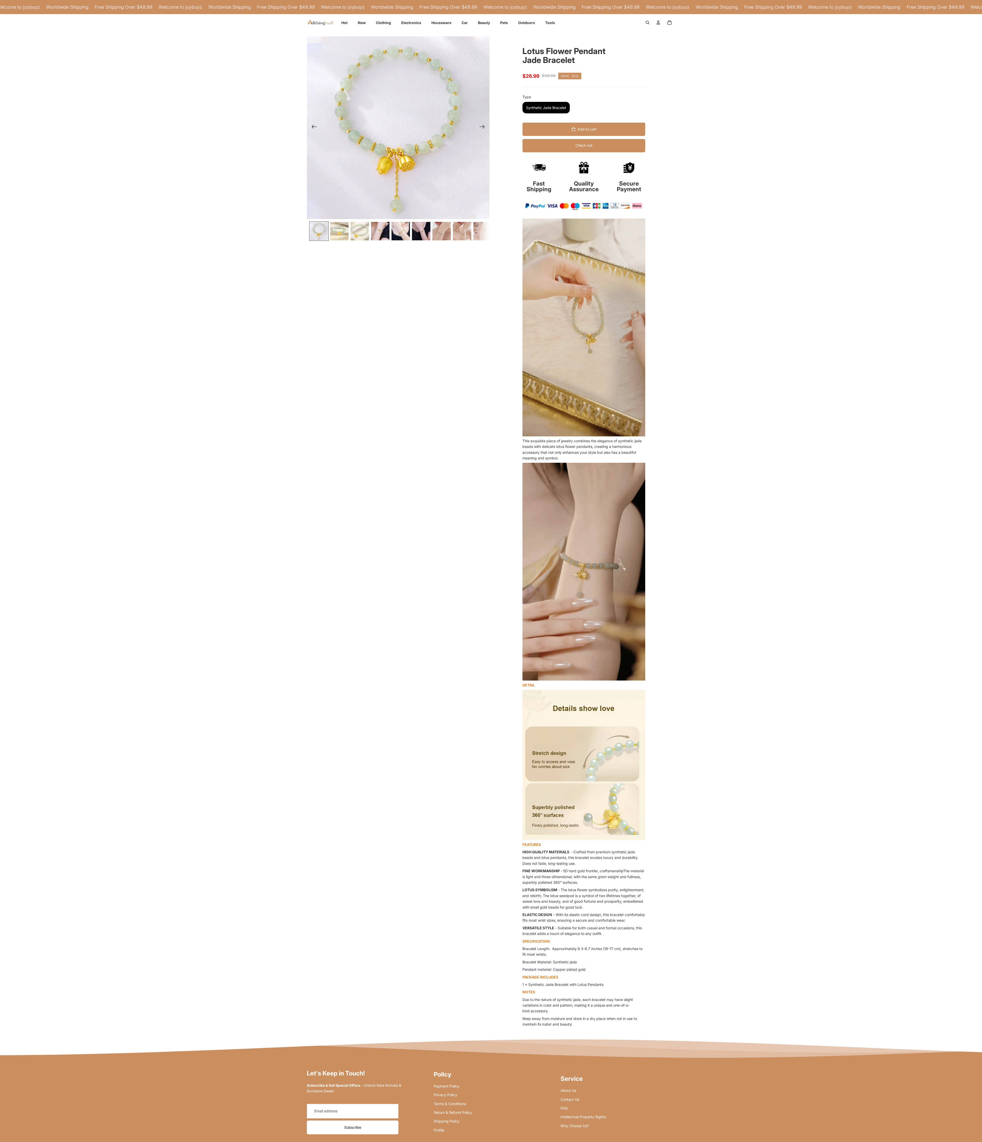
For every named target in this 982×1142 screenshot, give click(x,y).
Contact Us (570, 1099)
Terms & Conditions (450, 1104)
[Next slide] (483, 127)
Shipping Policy (447, 1121)
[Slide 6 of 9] (421, 231)
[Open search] (647, 22)
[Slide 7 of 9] (441, 231)
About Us (568, 1090)
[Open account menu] (658, 22)
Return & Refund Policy (453, 1112)
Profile (439, 1130)
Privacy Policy (445, 1095)
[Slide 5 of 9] (401, 231)
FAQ (564, 1108)
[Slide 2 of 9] (339, 231)
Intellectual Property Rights (583, 1117)
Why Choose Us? (575, 1126)
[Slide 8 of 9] (462, 231)
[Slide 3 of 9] (360, 231)
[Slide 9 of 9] (482, 231)
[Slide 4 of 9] (380, 231)
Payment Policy (447, 1086)
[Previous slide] (312, 127)
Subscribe (352, 1127)
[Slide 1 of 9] (319, 231)
